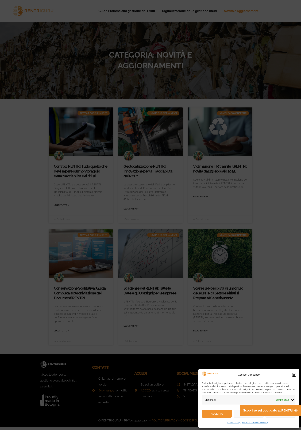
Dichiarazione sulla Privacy (255, 422)
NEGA (248, 413)
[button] (294, 374)
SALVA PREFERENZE (280, 413)
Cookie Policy (234, 422)
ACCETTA (217, 413)
